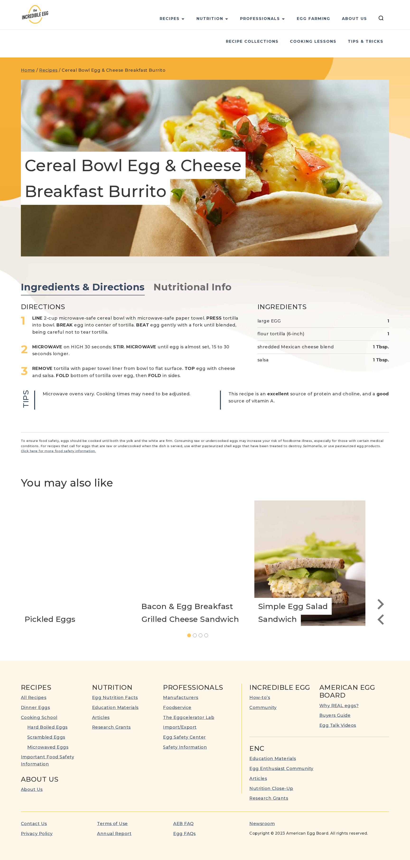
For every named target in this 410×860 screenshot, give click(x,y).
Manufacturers (180, 697)
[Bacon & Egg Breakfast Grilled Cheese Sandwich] (193, 563)
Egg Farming (313, 18)
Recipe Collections (252, 41)
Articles (101, 717)
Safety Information (185, 747)
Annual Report (114, 833)
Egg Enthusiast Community (281, 768)
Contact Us (34, 823)
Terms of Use (112, 823)
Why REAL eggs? (339, 705)
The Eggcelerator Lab (188, 717)
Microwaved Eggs (47, 747)
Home (28, 70)
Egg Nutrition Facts (115, 697)
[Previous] (380, 619)
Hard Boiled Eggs (47, 727)
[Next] (380, 604)
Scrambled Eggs (46, 737)
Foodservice (177, 707)
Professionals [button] (260, 18)
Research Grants (111, 727)
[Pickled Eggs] (76, 563)
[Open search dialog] (381, 18)
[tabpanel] (205, 356)
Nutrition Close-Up (271, 788)
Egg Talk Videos (337, 725)
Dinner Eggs (35, 707)
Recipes (48, 70)
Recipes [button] (170, 18)
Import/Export (179, 727)
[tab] (83, 287)
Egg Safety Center (184, 737)
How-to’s (259, 697)
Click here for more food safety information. (58, 451)
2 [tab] (196, 635)
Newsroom (262, 823)
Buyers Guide (335, 715)
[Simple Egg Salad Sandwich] (309, 563)
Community (262, 707)
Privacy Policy (37, 833)
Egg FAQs (184, 833)
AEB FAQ (183, 823)
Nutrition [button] (209, 18)
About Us (354, 18)
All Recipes (33, 697)
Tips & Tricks (365, 41)
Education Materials (115, 707)
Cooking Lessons (313, 41)
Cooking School (39, 717)
